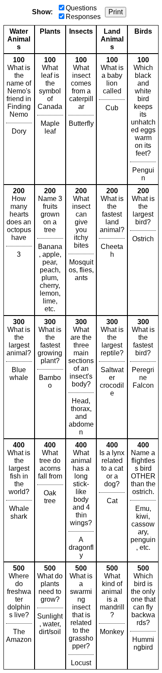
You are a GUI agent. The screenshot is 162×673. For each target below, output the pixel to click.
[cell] (19, 119)
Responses (83, 16)
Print (115, 12)
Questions (81, 8)
